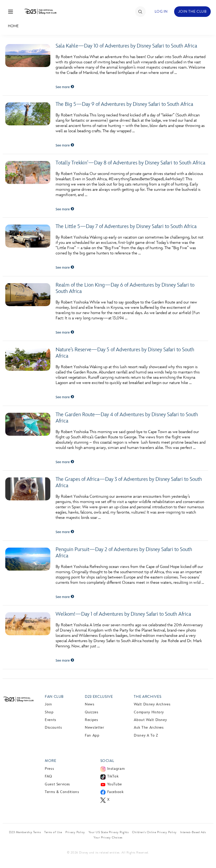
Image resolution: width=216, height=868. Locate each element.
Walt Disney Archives (152, 704)
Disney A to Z (146, 735)
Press (49, 768)
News (90, 704)
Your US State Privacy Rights (109, 832)
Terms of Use (53, 832)
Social (107, 760)
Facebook (115, 792)
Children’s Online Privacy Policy (154, 832)
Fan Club (54, 696)
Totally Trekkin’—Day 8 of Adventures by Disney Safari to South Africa (130, 163)
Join (48, 704)
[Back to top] (206, 853)
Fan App (92, 735)
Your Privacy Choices (108, 837)
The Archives (147, 696)
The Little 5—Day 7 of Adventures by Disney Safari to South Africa (126, 226)
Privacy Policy (75, 832)
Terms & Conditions (62, 792)
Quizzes (91, 712)
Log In (161, 11)
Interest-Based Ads (193, 832)
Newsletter (94, 727)
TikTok (113, 776)
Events (50, 720)
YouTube (114, 784)
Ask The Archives (149, 727)
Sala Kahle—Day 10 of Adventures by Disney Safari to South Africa (126, 46)
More (50, 760)
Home (13, 26)
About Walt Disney (150, 720)
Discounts (53, 727)
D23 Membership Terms (25, 832)
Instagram (116, 768)
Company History (149, 712)
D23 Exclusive (99, 696)
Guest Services (57, 784)
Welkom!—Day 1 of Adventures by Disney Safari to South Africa (123, 614)
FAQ (48, 776)
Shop (49, 712)
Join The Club (192, 11)
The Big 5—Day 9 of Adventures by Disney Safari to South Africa (124, 104)
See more (63, 87)
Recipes (91, 720)
